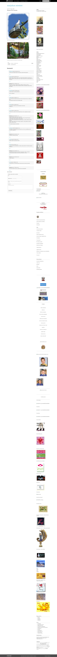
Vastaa (10, 74)
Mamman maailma (39, 71)
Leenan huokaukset (39, 70)
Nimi (8, 175)
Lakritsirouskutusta (39, 68)
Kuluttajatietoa (39, 628)
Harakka (38, 571)
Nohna (44, 549)
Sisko (10, 162)
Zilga (43, 448)
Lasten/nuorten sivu (40, 631)
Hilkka (10, 144)
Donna (37, 58)
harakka (10, 97)
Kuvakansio (43, 644)
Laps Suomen (38, 69)
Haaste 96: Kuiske (12, 10)
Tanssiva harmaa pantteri (40, 79)
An (38, 473)
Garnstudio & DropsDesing (40, 261)
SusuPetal (10, 90)
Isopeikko (38, 64)
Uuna (37, 82)
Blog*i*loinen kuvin (39, 57)
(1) (39, 617)
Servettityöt (48, 647)
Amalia (41, 448)
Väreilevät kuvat (42, 648)
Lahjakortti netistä (39, 249)
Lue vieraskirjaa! (43, 204)
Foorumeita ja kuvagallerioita (41, 626)
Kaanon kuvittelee (39, 65)
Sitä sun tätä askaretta (39, 76)
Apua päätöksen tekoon (41, 624)
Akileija (37, 51)
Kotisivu (14, 181)
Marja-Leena (11, 71)
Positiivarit (38, 223)
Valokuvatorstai (13, 64)
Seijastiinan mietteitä (39, 75)
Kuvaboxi (39, 629)
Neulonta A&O (38, 267)
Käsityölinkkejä (40, 630)
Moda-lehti (38, 264)
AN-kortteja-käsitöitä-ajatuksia (40, 53)
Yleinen (46, 648)
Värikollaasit (44, 648)
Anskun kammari (39, 54)
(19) (39, 618)
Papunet (38, 234)
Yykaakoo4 (38, 649)
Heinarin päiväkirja (39, 60)
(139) (39, 619)
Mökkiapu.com (38, 251)
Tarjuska (10, 76)
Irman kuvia (38, 63)
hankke (10, 139)
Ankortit (38, 52)
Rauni (39, 406)
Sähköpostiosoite (12, 178)
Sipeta (37, 221)
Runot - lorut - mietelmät (45, 647)
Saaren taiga (38, 74)
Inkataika (39, 400)
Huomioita (45, 642)
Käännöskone (38, 245)
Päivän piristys (41, 647)
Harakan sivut (38, 59)
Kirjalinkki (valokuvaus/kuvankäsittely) (43, 627)
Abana (39, 413)
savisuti (10, 110)
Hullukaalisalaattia (39, 62)
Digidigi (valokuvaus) (40, 625)
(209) (39, 620)
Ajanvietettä (39, 623)
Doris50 (10, 104)
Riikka (37, 73)
